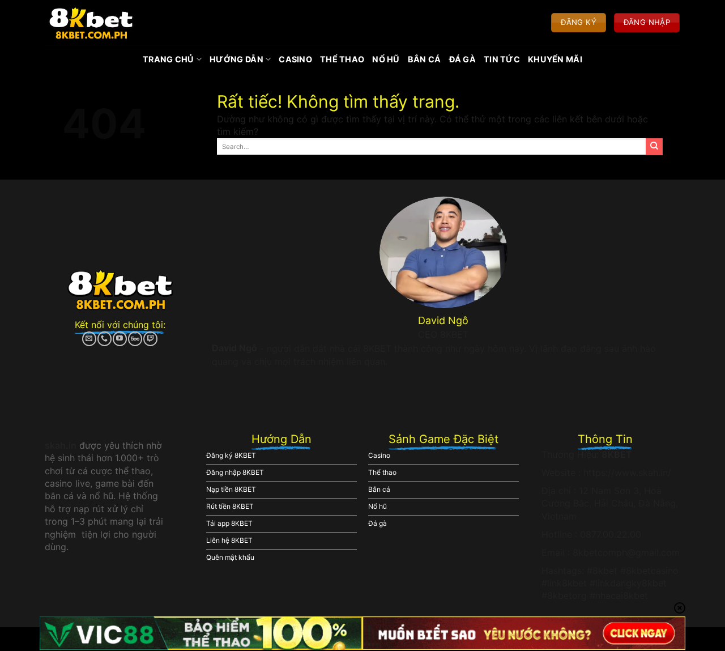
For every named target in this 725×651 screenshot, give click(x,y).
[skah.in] (91, 23)
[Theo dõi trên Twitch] (150, 338)
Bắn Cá (424, 59)
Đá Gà (462, 59)
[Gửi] (654, 146)
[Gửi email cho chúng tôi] (89, 338)
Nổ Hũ (385, 59)
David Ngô (234, 348)
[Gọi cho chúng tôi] (104, 338)
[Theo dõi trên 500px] (135, 338)
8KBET (617, 454)
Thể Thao (342, 59)
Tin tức (502, 59)
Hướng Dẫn (236, 59)
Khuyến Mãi (555, 59)
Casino (295, 59)
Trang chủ (168, 59)
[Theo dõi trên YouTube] (120, 338)
